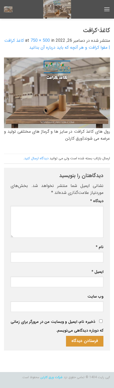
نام (99, 247)
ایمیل (97, 272)
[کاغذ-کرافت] (57, 92)
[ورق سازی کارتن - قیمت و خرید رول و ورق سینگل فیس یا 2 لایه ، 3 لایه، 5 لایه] (57, 9)
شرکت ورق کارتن (51, 377)
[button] (107, 9)
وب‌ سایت (95, 297)
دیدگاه (96, 201)
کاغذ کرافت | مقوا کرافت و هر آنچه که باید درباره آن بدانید (57, 44)
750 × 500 (40, 40)
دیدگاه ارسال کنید (36, 158)
